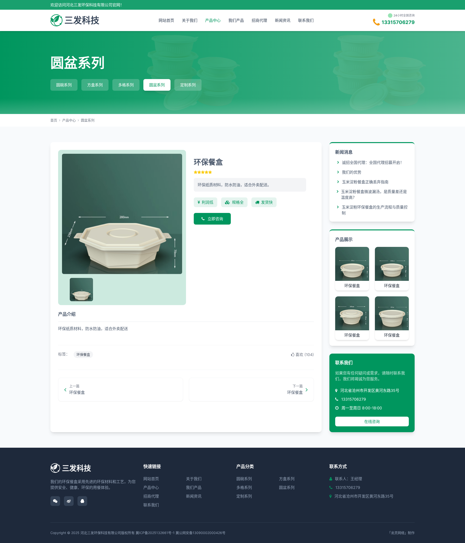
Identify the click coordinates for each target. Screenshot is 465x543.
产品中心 (213, 20)
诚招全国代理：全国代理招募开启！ (373, 162)
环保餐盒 (83, 354)
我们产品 (236, 20)
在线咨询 (372, 421)
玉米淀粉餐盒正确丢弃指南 (365, 181)
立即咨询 (215, 218)
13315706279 (353, 399)
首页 (53, 120)
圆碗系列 (64, 84)
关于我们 (189, 20)
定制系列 (188, 84)
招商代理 (259, 20)
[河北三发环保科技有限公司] (56, 20)
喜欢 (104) (304, 354)
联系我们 (306, 20)
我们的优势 (351, 172)
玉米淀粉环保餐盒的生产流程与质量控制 (375, 210)
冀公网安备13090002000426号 (200, 533)
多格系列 (126, 84)
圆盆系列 (157, 84)
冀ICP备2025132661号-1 (155, 533)
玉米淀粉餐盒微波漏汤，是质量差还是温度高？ (374, 194)
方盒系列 (95, 84)
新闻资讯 (282, 20)
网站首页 (166, 20)
